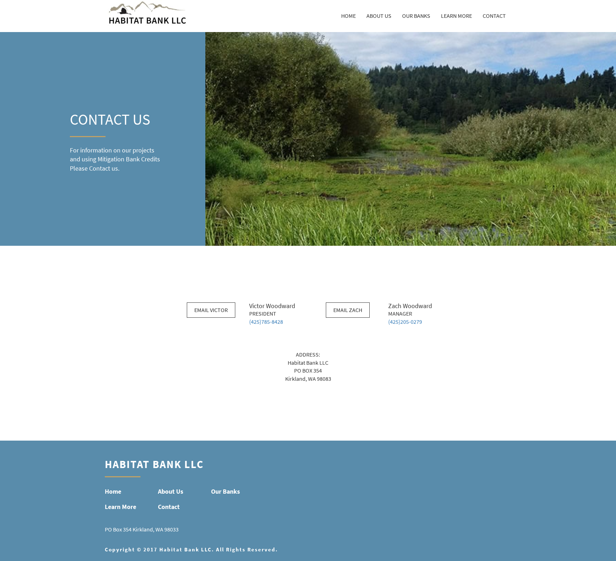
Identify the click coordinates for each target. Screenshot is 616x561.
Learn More (456, 16)
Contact (494, 16)
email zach (347, 310)
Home (348, 16)
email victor (211, 310)
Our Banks (416, 16)
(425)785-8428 (266, 322)
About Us (378, 16)
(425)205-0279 (405, 322)
